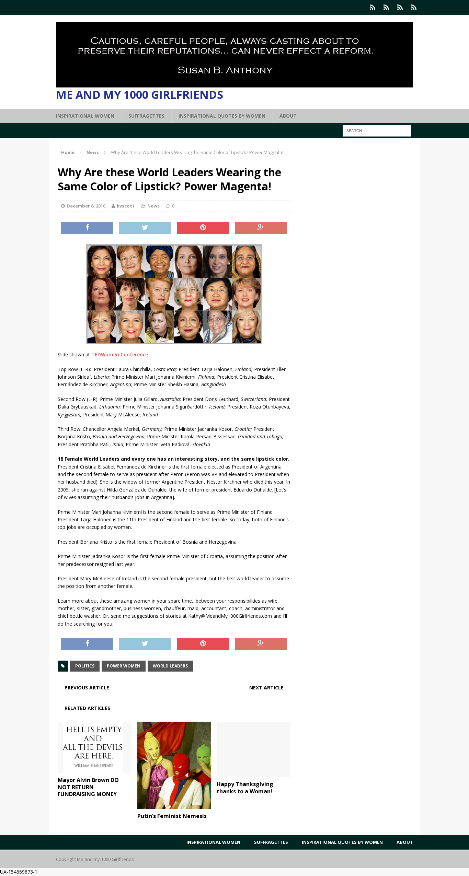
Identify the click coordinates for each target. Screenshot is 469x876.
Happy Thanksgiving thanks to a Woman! (245, 787)
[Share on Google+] (261, 228)
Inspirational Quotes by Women (222, 116)
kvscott (126, 206)
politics (84, 666)
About (288, 116)
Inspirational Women (85, 116)
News (153, 206)
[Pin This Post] (203, 228)
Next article (266, 687)
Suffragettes (146, 116)
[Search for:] (377, 130)
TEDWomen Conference (119, 354)
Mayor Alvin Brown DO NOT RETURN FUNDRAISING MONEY (88, 787)
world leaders (170, 666)
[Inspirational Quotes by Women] (400, 7)
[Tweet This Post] (145, 228)
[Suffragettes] (386, 7)
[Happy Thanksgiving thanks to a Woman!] (253, 773)
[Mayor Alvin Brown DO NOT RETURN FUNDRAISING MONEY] (94, 769)
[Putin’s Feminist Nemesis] (174, 805)
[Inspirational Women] (372, 7)
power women (123, 666)
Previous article (87, 687)
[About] (414, 7)
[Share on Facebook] (87, 228)
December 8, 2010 (86, 206)
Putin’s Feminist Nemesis (172, 816)
